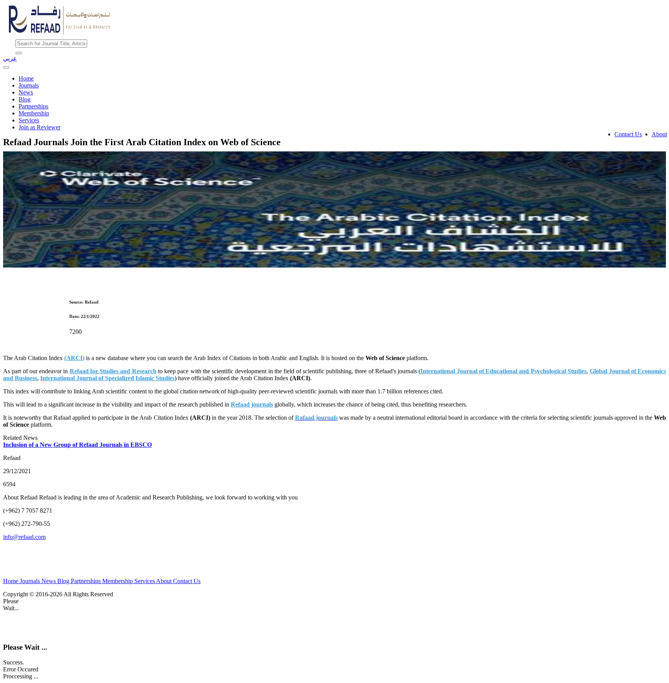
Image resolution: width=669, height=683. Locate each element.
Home (26, 78)
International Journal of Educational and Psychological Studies (503, 371)
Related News (20, 437)
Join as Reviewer (39, 127)
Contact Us (628, 134)
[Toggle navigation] (6, 67)
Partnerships (33, 106)
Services (29, 120)
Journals (29, 85)
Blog (25, 99)
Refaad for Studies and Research (113, 371)
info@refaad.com (24, 537)
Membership (34, 113)
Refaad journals (252, 404)
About (659, 134)
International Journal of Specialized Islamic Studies (107, 378)
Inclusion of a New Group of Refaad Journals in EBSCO (77, 444)
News (26, 92)
